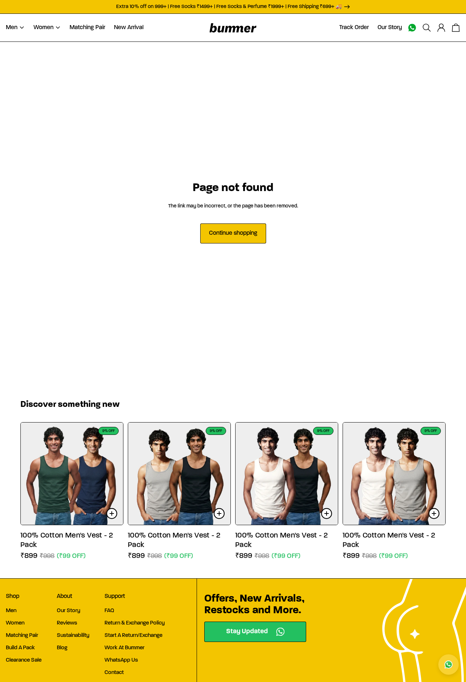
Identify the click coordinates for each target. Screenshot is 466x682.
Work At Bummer (124, 648)
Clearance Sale (24, 660)
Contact (114, 672)
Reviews (67, 623)
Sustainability (73, 635)
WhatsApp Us (121, 660)
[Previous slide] (32, 474)
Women (15, 623)
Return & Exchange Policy (134, 623)
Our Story (68, 611)
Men (11, 611)
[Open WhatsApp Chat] (448, 664)
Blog (62, 648)
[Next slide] (112, 474)
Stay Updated (247, 632)
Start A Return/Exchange (133, 635)
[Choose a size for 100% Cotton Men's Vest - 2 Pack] (111, 513)
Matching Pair (22, 635)
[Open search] (426, 27)
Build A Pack (20, 648)
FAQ (109, 611)
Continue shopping (233, 233)
